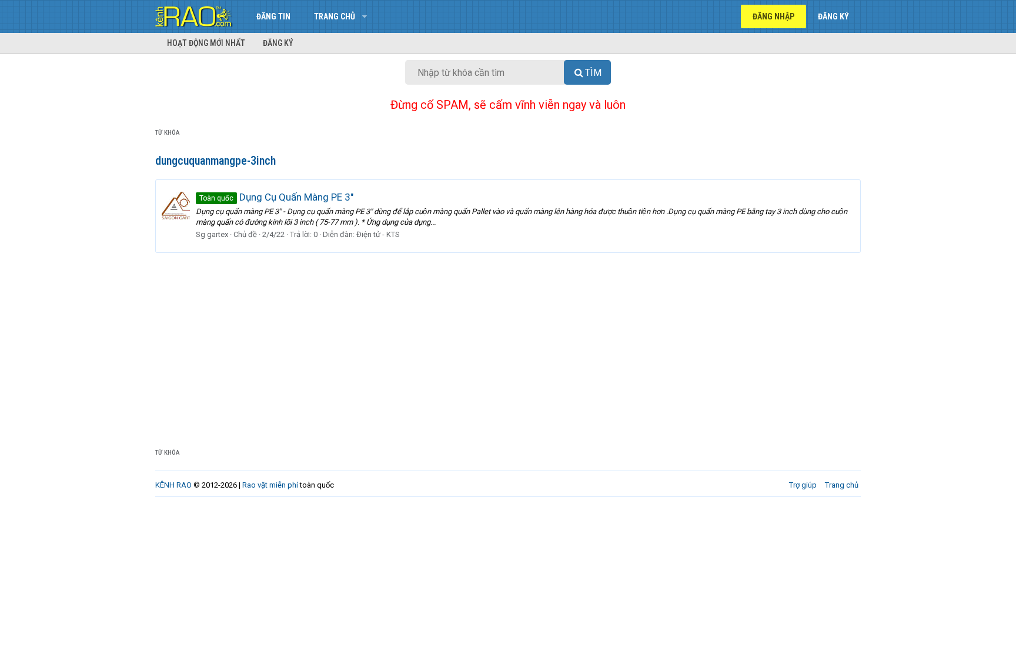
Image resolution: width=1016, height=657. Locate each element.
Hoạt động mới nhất (206, 43)
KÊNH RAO (173, 485)
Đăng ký (278, 43)
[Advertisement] (508, 341)
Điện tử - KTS (378, 234)
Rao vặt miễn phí (270, 485)
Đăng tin (273, 16)
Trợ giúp (803, 485)
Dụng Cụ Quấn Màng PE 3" (276, 197)
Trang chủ (334, 16)
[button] (364, 16)
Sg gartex (212, 234)
